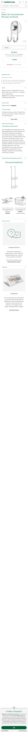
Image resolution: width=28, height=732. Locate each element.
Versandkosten (20, 54)
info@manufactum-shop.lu (14, 261)
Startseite (3, 9)
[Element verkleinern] (23, 41)
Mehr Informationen (23, 730)
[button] (25, 21)
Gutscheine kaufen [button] (14, 310)
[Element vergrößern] (25, 41)
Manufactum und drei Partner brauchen (10, 714)
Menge (6, 47)
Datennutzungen (20, 715)
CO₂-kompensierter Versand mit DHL (14, 55)
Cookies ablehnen (4, 730)
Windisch (13, 105)
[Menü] (2, 2)
